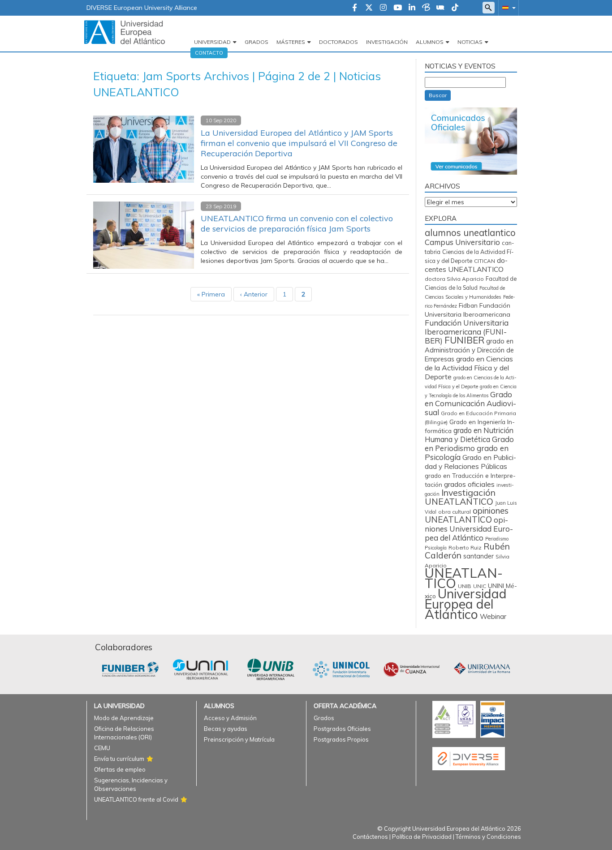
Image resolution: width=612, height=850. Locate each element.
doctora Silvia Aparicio (454, 278)
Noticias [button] (470, 42)
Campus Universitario (462, 242)
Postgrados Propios (341, 739)
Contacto (209, 53)
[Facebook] (354, 8)
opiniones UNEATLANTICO (467, 515)
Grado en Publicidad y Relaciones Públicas (470, 462)
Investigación (387, 42)
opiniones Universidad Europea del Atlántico (469, 528)
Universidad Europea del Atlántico (466, 603)
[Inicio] (124, 32)
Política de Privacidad (422, 836)
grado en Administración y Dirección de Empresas (469, 350)
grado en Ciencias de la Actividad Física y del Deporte (469, 367)
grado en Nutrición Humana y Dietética (469, 435)
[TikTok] (455, 8)
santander (478, 556)
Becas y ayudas (225, 728)
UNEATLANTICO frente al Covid (136, 799)
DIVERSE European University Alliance (141, 8)
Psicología (436, 548)
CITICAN (484, 261)
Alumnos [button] (430, 42)
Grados (256, 42)
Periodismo (497, 539)
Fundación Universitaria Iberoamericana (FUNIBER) (467, 331)
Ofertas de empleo (120, 769)
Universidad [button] (212, 42)
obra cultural (454, 511)
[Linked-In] (412, 8)
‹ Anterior (253, 294)
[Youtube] (397, 8)
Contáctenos (370, 836)
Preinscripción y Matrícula (239, 739)
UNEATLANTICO (464, 578)
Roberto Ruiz (465, 547)
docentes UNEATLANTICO (466, 265)
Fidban (468, 305)
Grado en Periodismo (469, 443)
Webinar (493, 616)
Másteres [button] (290, 42)
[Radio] (440, 8)
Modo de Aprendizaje (124, 717)
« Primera (211, 294)
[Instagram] (383, 8)
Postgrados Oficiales (342, 728)
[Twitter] (369, 8)
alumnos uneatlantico (470, 232)
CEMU (102, 747)
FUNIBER (464, 340)
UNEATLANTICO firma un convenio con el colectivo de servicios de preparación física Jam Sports (297, 223)
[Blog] (426, 8)
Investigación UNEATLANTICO (460, 497)
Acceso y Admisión (230, 717)
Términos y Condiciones (488, 836)
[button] (507, 7)
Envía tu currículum (119, 758)
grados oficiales (469, 484)
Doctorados (338, 42)
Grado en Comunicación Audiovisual (470, 403)
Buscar (438, 95)
